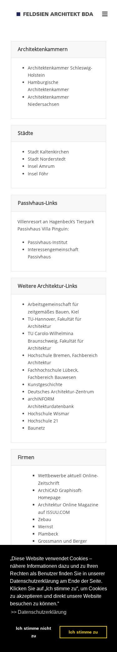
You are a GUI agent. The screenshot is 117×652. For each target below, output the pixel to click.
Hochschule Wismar (48, 414)
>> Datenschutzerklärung (38, 612)
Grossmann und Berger (62, 541)
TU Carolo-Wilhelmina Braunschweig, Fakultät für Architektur (56, 340)
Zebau (44, 519)
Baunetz (36, 428)
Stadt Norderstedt (47, 159)
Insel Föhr (38, 174)
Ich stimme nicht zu (33, 632)
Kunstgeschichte (45, 384)
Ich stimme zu (83, 631)
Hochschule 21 (43, 421)
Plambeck (48, 534)
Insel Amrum (41, 166)
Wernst (45, 527)
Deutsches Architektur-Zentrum (61, 392)
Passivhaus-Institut (47, 242)
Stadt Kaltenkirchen (48, 152)
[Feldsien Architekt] (59, 14)
